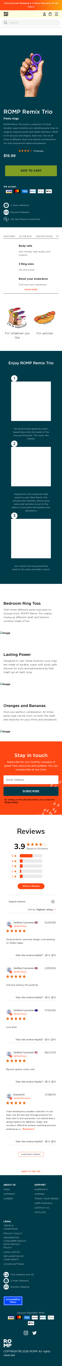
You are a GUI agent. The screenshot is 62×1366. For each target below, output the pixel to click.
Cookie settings (13, 1264)
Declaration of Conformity (13, 1258)
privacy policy (11, 802)
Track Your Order (46, 1199)
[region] (30, 856)
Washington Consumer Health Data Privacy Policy (14, 1243)
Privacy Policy (13, 1233)
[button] (13, 1300)
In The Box (25, 236)
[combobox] (42, 909)
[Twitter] (34, 1333)
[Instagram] (25, 1333)
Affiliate (40, 1212)
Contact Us (41, 1208)
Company (9, 1194)
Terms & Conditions (10, 1227)
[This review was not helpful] (52, 955)
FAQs (6, 1189)
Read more (28, 1128)
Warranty (41, 1189)
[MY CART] (50, 14)
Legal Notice (11, 1252)
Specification (44, 236)
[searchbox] (28, 901)
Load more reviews (31, 1154)
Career (8, 1199)
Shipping (39, 1194)
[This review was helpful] (46, 955)
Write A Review (31, 886)
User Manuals (43, 1203)
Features (9, 236)
